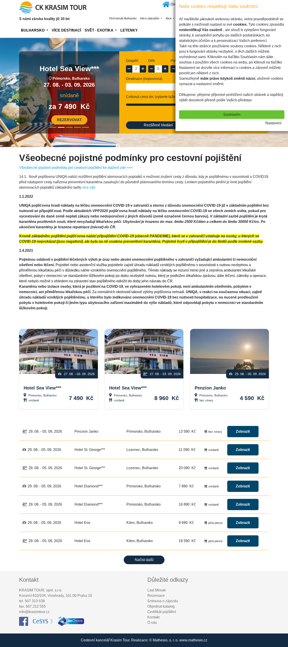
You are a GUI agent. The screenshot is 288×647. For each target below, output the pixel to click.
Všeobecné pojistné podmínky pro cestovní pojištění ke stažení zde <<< (76, 168)
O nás (152, 622)
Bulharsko (33, 30)
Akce (169, 18)
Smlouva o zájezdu (162, 601)
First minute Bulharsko (123, 18)
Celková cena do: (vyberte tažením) (154, 97)
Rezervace (156, 595)
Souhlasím (231, 114)
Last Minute (156, 590)
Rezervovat (69, 120)
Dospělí (132, 61)
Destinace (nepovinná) (144, 79)
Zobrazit (243, 431)
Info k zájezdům (150, 18)
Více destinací (66, 30)
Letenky (129, 30)
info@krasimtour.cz (34, 612)
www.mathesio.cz (193, 640)
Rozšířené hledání (158, 125)
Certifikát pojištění (161, 612)
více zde (88, 187)
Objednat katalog (161, 606)
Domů (175, 4)
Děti (151, 61)
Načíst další (144, 560)
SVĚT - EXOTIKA (99, 30)
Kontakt (153, 617)
